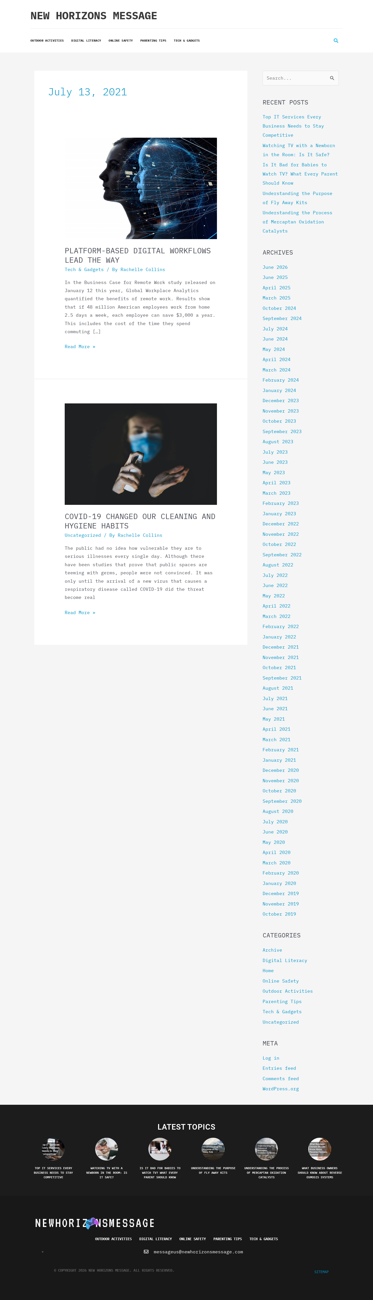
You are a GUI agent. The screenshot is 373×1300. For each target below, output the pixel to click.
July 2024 (275, 329)
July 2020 (275, 822)
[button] (336, 41)
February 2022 (281, 626)
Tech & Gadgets (187, 40)
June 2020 (275, 832)
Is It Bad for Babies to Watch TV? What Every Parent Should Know (300, 174)
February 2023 (281, 503)
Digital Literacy (86, 40)
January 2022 (279, 637)
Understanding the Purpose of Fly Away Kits (213, 1170)
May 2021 (274, 719)
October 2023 (279, 421)
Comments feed (281, 1078)
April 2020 (277, 852)
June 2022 (275, 585)
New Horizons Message (93, 15)
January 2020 (279, 883)
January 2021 (279, 760)
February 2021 (281, 750)
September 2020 (282, 801)
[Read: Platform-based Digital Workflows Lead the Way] (141, 188)
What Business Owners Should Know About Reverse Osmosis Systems (320, 1172)
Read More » (80, 346)
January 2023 (279, 514)
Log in (271, 1058)
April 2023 (277, 483)
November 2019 (281, 904)
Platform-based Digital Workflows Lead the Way (138, 255)
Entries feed (279, 1068)
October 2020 (279, 791)
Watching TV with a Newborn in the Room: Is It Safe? (106, 1172)
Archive (272, 950)
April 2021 (277, 729)
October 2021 (279, 667)
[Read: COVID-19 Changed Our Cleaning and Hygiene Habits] (141, 454)
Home (268, 970)
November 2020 (281, 780)
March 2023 (277, 493)
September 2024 (282, 318)
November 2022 (281, 534)
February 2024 (281, 380)
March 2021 (277, 739)
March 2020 (277, 863)
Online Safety (121, 40)
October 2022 (279, 544)
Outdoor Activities (47, 40)
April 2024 (277, 359)
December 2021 (281, 647)
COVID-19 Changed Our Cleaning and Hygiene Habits (140, 520)
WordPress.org (281, 1089)
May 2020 (274, 842)
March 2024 (277, 370)
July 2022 (275, 575)
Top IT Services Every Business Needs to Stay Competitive (293, 126)
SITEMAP (321, 1272)
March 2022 (277, 616)
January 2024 (279, 390)
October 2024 (279, 308)
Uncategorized (83, 535)
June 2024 (275, 339)
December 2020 (281, 770)
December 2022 (281, 524)
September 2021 (282, 678)
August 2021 (278, 688)
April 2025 (277, 288)
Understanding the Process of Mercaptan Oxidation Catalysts (297, 222)
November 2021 (281, 657)
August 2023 (278, 441)
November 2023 (281, 411)
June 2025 (275, 277)
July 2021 (275, 698)
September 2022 (282, 555)
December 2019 (281, 893)
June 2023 (275, 462)
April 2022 (277, 606)
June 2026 (275, 267)
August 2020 (278, 811)
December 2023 (281, 400)
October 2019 (279, 914)
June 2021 (275, 708)
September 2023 (282, 431)
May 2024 (274, 349)
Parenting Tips (153, 40)
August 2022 (278, 565)
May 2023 (274, 472)
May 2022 (274, 596)
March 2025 (277, 298)
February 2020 (281, 873)
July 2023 (275, 452)
